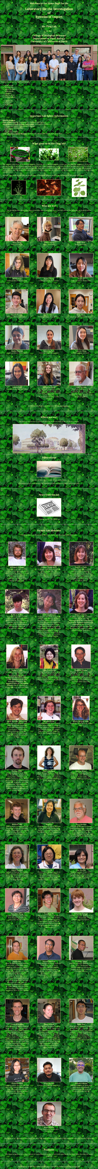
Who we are (9, 87)
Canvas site (9, 101)
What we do (9, 85)
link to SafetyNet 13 (10, 122)
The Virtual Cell (74, 1166)
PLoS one (8, 103)
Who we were (10, 95)
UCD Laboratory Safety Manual (15, 134)
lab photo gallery (63, 406)
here (24, 483)
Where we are (10, 89)
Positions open (10, 97)
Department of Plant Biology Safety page (18, 124)
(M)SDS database (9, 120)
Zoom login (9, 104)
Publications (9, 91)
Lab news (8, 93)
